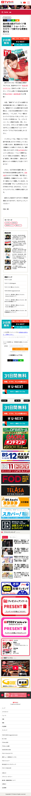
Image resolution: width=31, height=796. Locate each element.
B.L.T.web (4, 738)
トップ (3, 708)
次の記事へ (26, 400)
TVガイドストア (5, 760)
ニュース (4, 715)
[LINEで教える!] (13, 20)
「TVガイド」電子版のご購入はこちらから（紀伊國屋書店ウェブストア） (15, 311)
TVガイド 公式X (8, 279)
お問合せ (4, 784)
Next (28, 695)
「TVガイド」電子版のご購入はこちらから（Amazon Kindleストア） (14, 295)
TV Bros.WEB (5, 742)
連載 (3, 722)
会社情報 (4, 787)
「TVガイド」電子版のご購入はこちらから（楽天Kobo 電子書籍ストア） (15, 300)
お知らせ (4, 773)
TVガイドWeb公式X (6, 768)
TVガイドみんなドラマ (7, 753)
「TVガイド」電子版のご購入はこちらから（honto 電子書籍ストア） (14, 305)
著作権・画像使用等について (9, 780)
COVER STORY (7, 17)
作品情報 (4, 726)
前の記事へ (4, 400)
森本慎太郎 (17, 94)
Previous (2, 695)
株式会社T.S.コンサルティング (9, 764)
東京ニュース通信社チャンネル (9, 757)
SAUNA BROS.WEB (6, 749)
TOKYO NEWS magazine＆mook (12, 290)
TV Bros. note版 (5, 746)
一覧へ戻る (17, 400)
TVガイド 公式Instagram (10, 283)
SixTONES (9, 94)
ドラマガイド (5, 711)
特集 (3, 719)
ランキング (4, 730)
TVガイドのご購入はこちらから (12, 287)
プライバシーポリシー (7, 776)
